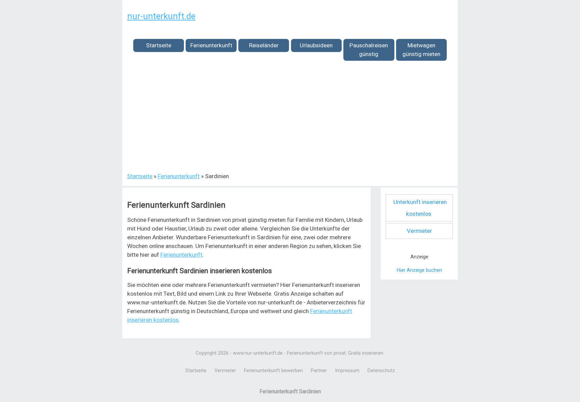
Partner (319, 370)
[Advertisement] (290, 120)
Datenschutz (381, 370)
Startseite (158, 45)
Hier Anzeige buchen (419, 270)
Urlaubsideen (316, 45)
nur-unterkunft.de (161, 16)
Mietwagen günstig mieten (421, 49)
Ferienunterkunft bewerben (273, 370)
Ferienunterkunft (211, 45)
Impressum (347, 370)
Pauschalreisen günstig (368, 49)
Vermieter (419, 231)
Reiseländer (264, 45)
